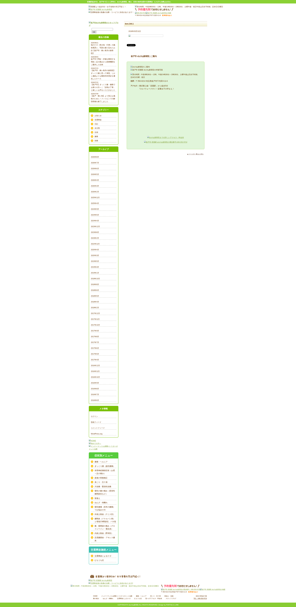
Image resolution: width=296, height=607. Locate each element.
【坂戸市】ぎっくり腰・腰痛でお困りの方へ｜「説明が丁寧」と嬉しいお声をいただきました (103, 87)
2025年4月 (95, 203)
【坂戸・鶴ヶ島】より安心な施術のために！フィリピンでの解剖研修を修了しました (103, 98)
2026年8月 (95, 157)
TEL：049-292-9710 (200, 598)
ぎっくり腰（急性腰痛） (105, 466)
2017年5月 (95, 354)
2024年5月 (95, 215)
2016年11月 (95, 371)
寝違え (97, 498)
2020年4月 (95, 250)
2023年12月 (95, 226)
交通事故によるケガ (103, 556)
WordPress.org (96, 434)
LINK (177, 605)
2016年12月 (95, 365)
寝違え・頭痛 (168, 596)
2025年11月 (95, 197)
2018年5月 (95, 296)
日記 (96, 124)
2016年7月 (95, 394)
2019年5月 (95, 261)
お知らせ (98, 116)
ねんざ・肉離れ (101, 503)
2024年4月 (95, 221)
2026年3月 (95, 186)
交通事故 (98, 120)
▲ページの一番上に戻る (195, 154)
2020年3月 (95, 255)
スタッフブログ (171, 598)
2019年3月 (95, 267)
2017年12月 (95, 313)
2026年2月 (95, 192)
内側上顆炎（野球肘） (104, 533)
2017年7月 (95, 342)
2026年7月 (95, 163)
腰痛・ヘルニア (101, 462)
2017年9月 (95, 331)
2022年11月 (95, 244)
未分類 (97, 128)
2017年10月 (95, 325)
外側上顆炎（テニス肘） (105, 514)
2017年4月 (95, 360)
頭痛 (96, 141)
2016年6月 (95, 400)
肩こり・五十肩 (101, 482)
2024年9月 (95, 209)
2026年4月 (95, 180)
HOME (95, 596)
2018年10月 (95, 279)
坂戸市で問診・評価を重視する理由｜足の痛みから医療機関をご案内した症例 (103, 62)
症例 (96, 132)
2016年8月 (95, 389)
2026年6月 (95, 169)
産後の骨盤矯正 (101, 478)
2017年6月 (95, 348)
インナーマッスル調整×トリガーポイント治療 (116, 596)
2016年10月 (95, 377)
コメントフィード (98, 428)
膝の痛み (96, 598)
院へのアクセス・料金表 (153, 598)
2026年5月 (95, 174)
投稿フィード (96, 422)
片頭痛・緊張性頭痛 (103, 487)
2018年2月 (95, 308)
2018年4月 (95, 302)
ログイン (94, 416)
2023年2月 (95, 238)
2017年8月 (95, 337)
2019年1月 (95, 273)
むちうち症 (99, 560)
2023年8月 (95, 232)
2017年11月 (95, 319)
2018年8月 (95, 284)
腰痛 (96, 136)
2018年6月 (95, 290)
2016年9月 (95, 383)
